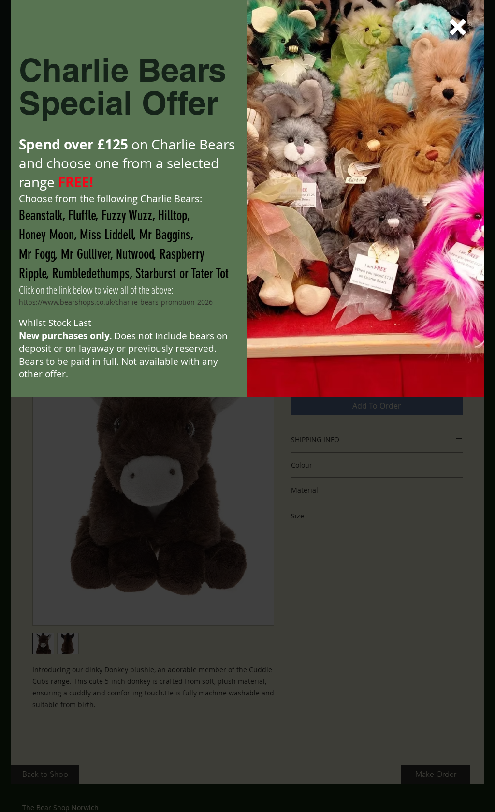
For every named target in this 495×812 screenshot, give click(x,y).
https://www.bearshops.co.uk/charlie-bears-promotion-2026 (116, 302)
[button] (458, 27)
